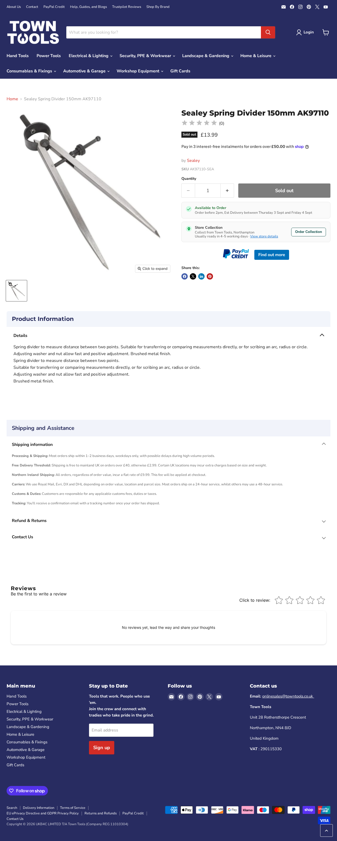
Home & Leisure (256, 56)
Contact (32, 7)
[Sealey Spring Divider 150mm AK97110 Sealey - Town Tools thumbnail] (16, 290)
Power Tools (49, 56)
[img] (199, 123)
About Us (14, 7)
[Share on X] (193, 276)
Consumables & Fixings (30, 71)
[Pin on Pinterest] (210, 276)
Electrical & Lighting (89, 56)
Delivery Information (38, 807)
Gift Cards (180, 71)
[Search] (268, 32)
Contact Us (15, 819)
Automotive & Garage (85, 71)
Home (12, 99)
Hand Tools (18, 56)
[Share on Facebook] (184, 276)
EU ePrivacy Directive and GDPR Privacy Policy (43, 813)
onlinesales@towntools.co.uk (288, 696)
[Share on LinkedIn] (201, 276)
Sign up (101, 747)
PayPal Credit (54, 7)
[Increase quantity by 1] (227, 190)
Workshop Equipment (138, 71)
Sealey (193, 160)
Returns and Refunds (101, 813)
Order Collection (308, 232)
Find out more (271, 255)
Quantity (188, 179)
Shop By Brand (158, 7)
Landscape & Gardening (206, 56)
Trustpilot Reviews (126, 7)
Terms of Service (72, 807)
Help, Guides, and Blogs (88, 7)
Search (12, 807)
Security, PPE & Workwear (146, 56)
